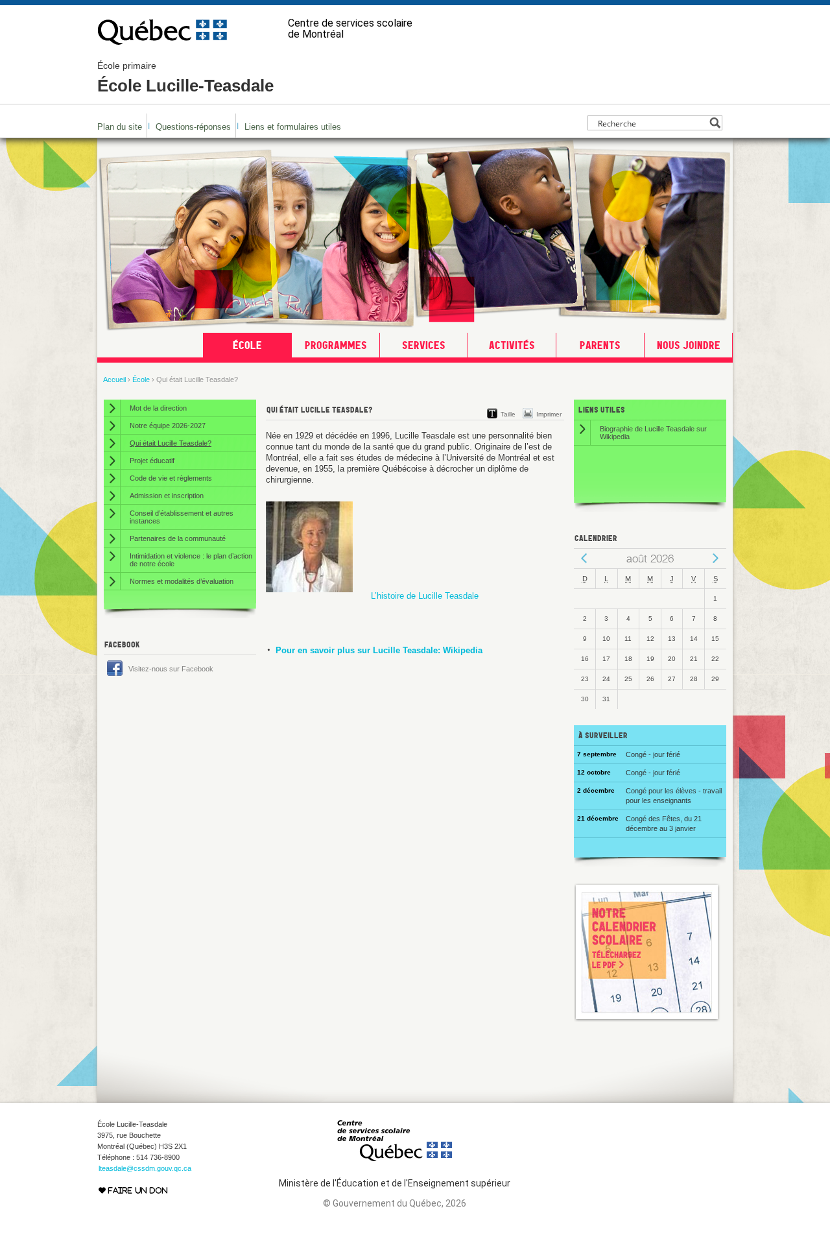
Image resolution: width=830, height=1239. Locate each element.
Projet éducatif (152, 460)
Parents (600, 345)
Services (423, 345)
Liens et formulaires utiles (292, 127)
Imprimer (549, 414)
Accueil (114, 379)
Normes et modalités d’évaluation (181, 581)
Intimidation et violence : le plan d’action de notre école (191, 560)
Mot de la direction (158, 408)
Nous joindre (688, 345)
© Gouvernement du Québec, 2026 (394, 1203)
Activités (512, 345)
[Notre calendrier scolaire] (647, 1019)
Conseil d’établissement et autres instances (181, 517)
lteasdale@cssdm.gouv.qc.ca (145, 1168)
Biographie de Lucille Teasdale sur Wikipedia (653, 432)
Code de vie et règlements (171, 478)
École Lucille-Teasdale (185, 77)
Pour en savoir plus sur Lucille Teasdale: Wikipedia (379, 650)
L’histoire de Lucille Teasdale (425, 596)
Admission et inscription (167, 495)
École (247, 345)
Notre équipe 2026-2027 (168, 425)
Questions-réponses (193, 127)
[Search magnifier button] (715, 123)
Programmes (336, 345)
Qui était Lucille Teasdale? (170, 443)
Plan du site (119, 127)
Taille (508, 414)
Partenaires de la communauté (178, 538)
